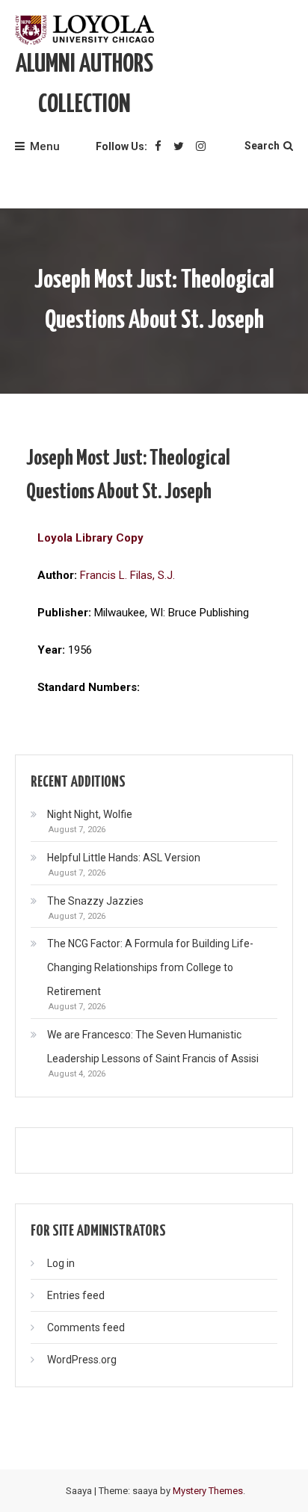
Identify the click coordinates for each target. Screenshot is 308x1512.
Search (262, 146)
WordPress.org (82, 1360)
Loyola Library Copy (90, 538)
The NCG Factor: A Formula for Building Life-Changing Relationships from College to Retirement (150, 967)
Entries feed (76, 1295)
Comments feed (86, 1327)
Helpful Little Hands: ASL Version (123, 858)
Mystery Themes (208, 1490)
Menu (45, 146)
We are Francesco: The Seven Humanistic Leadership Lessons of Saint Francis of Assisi (153, 1047)
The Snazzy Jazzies (95, 901)
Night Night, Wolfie (89, 814)
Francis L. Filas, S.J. (127, 575)
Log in (61, 1263)
